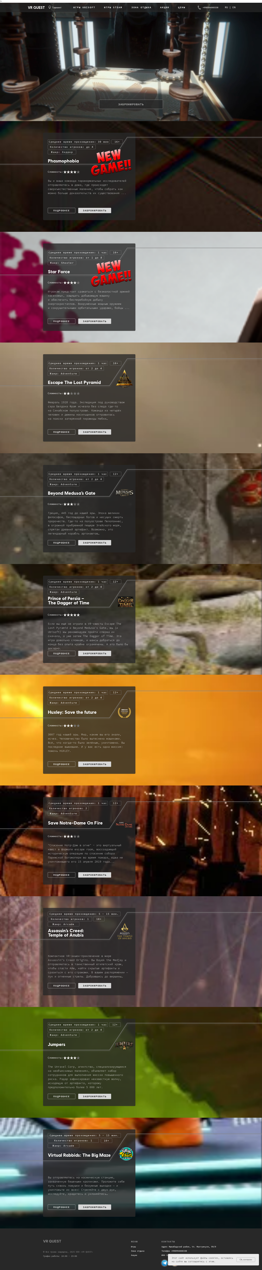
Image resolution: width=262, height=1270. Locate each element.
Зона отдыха (137, 1251)
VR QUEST (36, 7)
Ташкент (57, 7)
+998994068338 (210, 7)
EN (233, 7)
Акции (134, 1255)
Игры (133, 1246)
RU (227, 7)
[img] (164, 1263)
